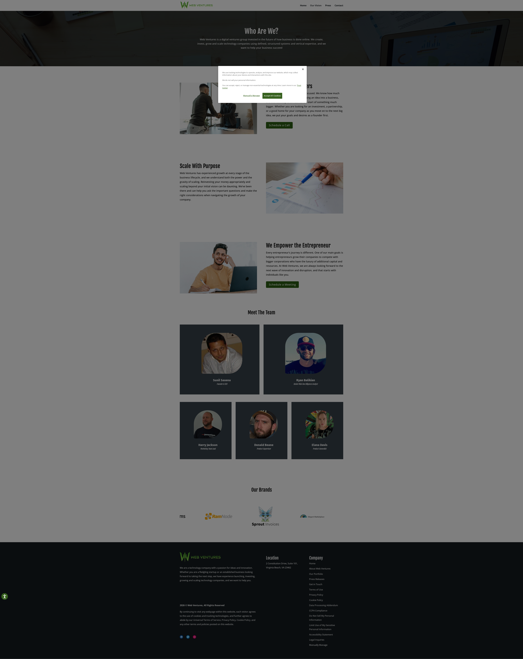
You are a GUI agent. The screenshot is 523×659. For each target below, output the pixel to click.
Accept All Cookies (272, 96)
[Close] (303, 69)
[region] (262, 84)
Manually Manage (251, 95)
